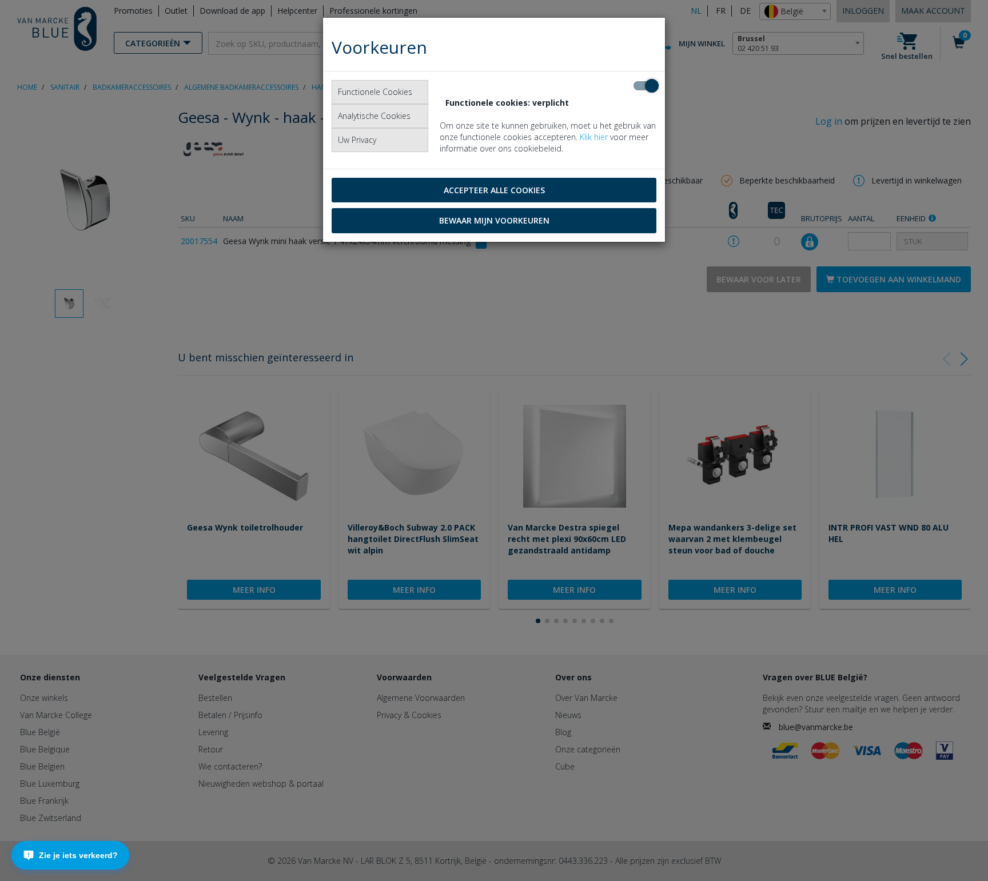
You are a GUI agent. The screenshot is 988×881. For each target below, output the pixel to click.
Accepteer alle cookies (494, 190)
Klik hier (594, 136)
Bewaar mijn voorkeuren (494, 220)
